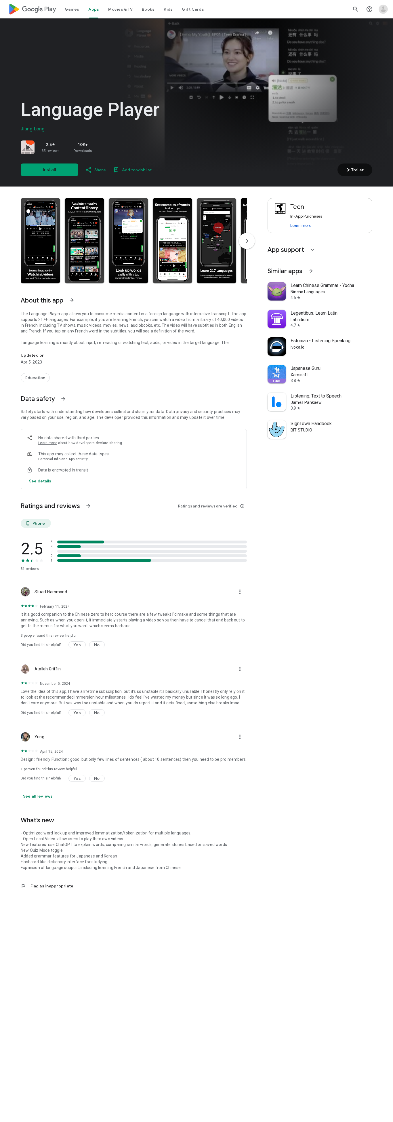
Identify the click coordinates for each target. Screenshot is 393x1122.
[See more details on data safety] (40, 481)
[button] (40, 240)
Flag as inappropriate (47, 886)
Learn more (47, 443)
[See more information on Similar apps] (311, 271)
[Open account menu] (383, 9)
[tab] (72, 9)
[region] (101, 147)
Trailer (354, 169)
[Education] (35, 377)
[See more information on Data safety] (63, 399)
